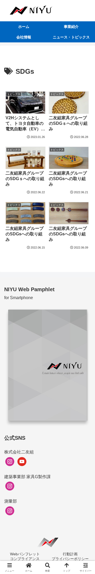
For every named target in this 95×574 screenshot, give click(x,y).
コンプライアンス (25, 559)
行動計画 (70, 554)
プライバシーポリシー (70, 559)
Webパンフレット (25, 554)
